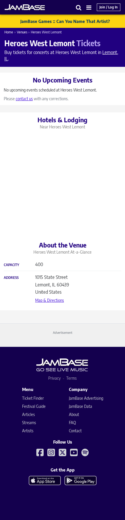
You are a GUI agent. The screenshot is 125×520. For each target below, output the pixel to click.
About (74, 414)
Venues (22, 32)
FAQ (72, 422)
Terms (71, 378)
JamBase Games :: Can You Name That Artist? (65, 21)
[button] (78, 7)
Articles (28, 414)
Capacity (11, 265)
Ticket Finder (33, 398)
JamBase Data (80, 406)
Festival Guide (34, 406)
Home (8, 32)
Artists (27, 430)
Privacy (54, 378)
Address (11, 277)
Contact (75, 430)
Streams (29, 422)
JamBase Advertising (86, 398)
